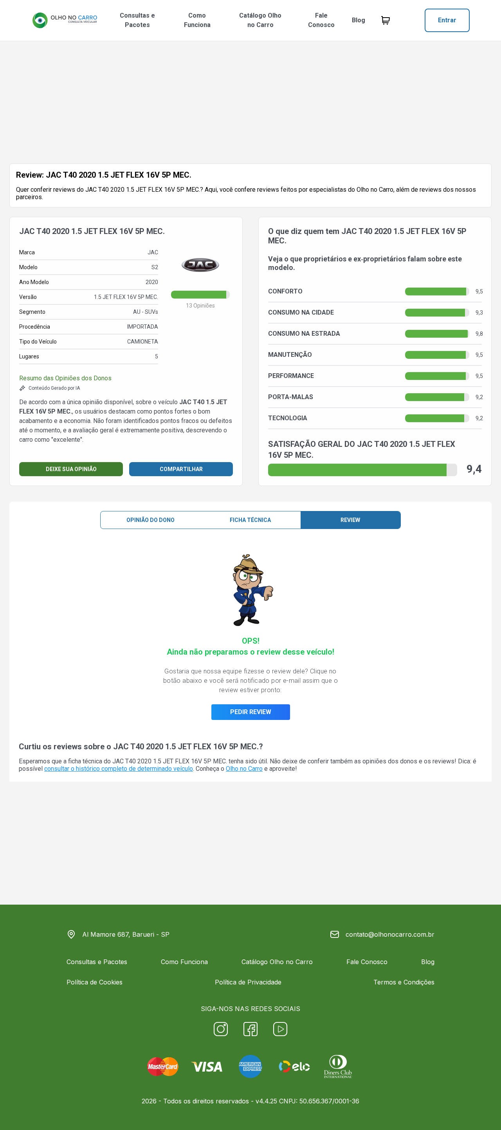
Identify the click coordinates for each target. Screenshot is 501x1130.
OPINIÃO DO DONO (150, 520)
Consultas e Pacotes (137, 20)
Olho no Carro (244, 768)
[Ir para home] (64, 20)
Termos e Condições (403, 982)
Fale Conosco (321, 20)
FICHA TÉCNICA (250, 520)
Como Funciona (197, 20)
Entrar (447, 20)
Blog (358, 20)
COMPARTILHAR (181, 469)
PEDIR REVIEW (250, 712)
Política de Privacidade (248, 982)
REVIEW (350, 520)
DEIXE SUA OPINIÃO (71, 469)
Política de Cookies (95, 982)
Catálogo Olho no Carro (260, 20)
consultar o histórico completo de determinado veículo (118, 768)
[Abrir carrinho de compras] (385, 20)
